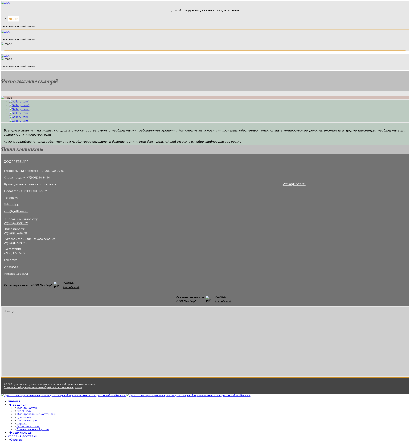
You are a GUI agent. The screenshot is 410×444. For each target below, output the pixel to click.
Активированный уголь (32, 429)
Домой (176, 10)
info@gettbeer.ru (16, 211)
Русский (68, 282)
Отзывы (233, 10)
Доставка (207, 10)
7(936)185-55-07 (14, 253)
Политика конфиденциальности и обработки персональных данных (43, 387)
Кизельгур (23, 411)
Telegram (11, 197)
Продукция (191, 10)
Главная (14, 401)
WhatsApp (11, 204)
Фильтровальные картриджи (36, 414)
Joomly (9, 311)
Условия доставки (22, 436)
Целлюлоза (24, 417)
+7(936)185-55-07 (35, 191)
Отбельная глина (28, 426)
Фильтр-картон (26, 408)
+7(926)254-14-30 (38, 177)
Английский (71, 287)
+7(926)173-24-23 (294, 184)
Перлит (21, 423)
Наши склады (21, 432)
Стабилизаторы (26, 420)
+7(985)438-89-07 (52, 170)
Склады (221, 10)
